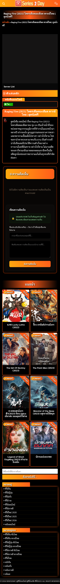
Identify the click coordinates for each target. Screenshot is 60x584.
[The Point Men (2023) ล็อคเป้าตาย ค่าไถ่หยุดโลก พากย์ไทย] (43, 348)
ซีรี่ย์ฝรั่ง (8, 496)
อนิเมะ (7, 574)
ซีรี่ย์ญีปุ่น (9, 492)
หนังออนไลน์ (10, 524)
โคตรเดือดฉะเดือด (9, 104)
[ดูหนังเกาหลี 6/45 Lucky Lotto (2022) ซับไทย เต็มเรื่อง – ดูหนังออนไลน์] (16, 305)
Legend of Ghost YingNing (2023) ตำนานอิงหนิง (15, 459)
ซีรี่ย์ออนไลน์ (10, 504)
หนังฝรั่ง (8, 566)
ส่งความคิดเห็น (30, 264)
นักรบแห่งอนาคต (44, 456)
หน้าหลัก (5, 22)
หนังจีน (8, 562)
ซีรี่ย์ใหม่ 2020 (11, 512)
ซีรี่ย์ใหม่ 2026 (11, 520)
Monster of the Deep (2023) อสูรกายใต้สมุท (44, 412)
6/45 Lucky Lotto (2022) (16, 326)
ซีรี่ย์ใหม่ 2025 (11, 516)
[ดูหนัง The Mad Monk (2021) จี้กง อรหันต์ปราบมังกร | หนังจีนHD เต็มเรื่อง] (43, 305)
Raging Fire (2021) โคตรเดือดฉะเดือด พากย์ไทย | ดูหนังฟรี (30, 15)
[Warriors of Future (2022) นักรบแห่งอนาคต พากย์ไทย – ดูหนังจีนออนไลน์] (43, 437)
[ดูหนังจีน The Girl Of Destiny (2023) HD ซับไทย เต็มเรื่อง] (16, 348)
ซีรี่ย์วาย (8, 500)
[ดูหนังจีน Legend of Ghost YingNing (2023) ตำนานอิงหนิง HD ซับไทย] (16, 437)
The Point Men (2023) (44, 367)
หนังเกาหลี (9, 570)
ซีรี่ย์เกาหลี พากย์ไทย (13, 554)
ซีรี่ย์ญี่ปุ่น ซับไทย (12, 542)
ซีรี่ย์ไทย (8, 558)
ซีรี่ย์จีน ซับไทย (11, 534)
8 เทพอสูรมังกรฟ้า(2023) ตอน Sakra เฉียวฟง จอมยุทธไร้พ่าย (16, 413)
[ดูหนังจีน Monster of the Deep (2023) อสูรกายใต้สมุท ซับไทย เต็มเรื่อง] (43, 391)
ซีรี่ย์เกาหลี (9, 508)
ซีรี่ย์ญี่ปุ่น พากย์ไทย (13, 546)
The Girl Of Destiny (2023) (15, 369)
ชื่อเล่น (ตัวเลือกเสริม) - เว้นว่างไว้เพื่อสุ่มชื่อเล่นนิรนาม (27, 228)
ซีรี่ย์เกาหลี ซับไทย (12, 550)
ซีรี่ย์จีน (8, 488)
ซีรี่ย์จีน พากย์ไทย (12, 538)
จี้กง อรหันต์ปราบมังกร (43, 324)
